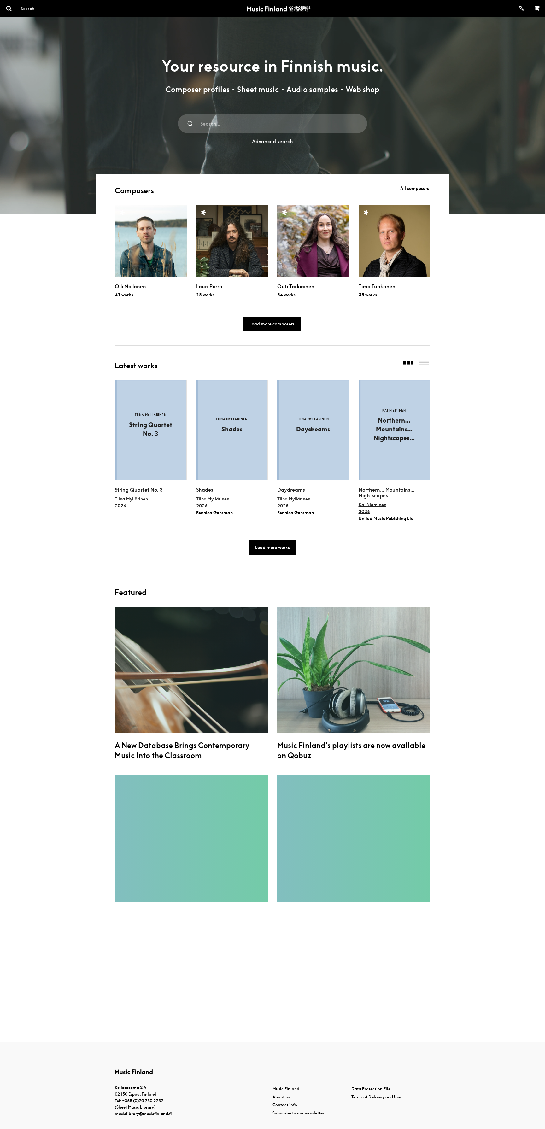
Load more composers (272, 324)
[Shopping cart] (537, 8)
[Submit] (190, 124)
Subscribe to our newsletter (298, 1113)
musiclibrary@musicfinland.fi (143, 1113)
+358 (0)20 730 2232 (142, 1100)
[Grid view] (408, 363)
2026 (120, 506)
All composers (414, 188)
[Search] (39, 8)
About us (281, 1097)
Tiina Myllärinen (131, 499)
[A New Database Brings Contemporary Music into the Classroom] (191, 670)
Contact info (284, 1105)
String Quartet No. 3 (139, 490)
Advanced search (272, 141)
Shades (204, 490)
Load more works (272, 547)
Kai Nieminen (372, 504)
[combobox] (272, 123)
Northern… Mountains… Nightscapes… (386, 493)
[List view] (424, 363)
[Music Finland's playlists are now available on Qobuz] (353, 670)
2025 (283, 506)
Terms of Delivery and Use (376, 1097)
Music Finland (285, 1088)
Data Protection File (370, 1088)
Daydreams (291, 490)
